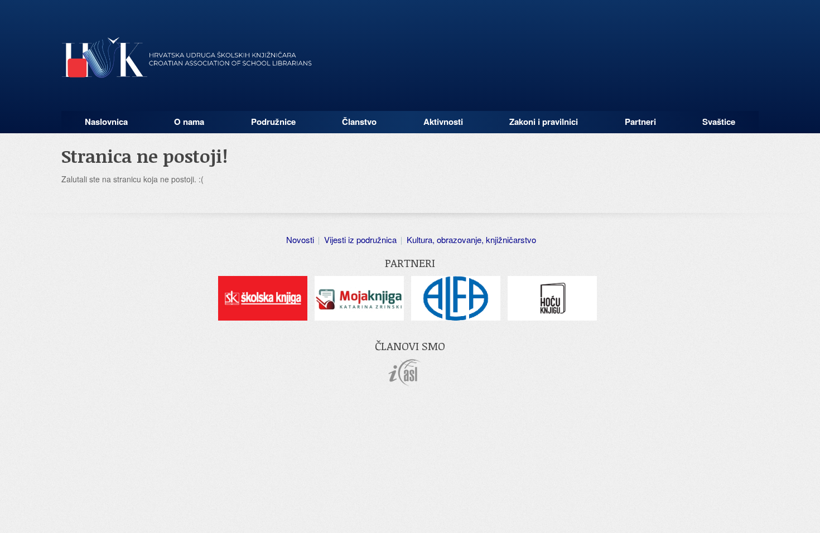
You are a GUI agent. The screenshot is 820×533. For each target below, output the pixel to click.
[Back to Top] (806, 513)
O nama (189, 121)
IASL (404, 373)
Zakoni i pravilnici (543, 121)
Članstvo (359, 121)
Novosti (300, 239)
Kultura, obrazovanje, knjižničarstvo (471, 239)
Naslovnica (106, 121)
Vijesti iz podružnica (360, 239)
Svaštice (718, 121)
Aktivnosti (443, 121)
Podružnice (273, 121)
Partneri (640, 121)
